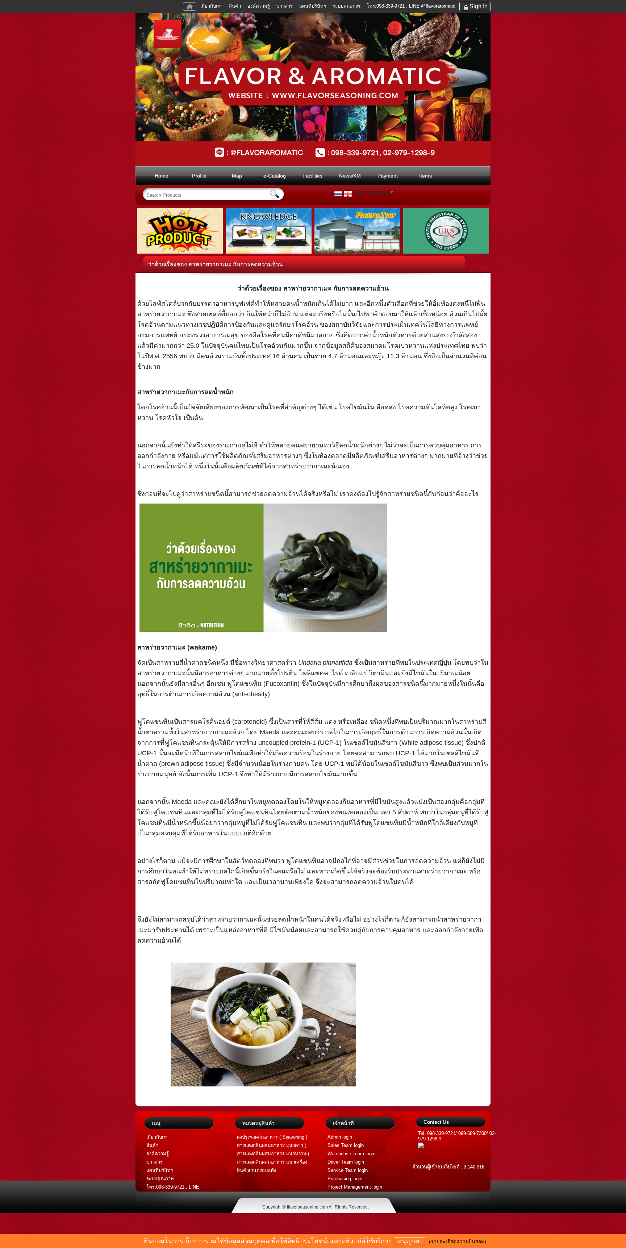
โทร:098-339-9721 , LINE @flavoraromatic (411, 6)
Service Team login (347, 1170)
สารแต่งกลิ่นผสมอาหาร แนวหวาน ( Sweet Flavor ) (273, 1154)
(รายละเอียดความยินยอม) (457, 1241)
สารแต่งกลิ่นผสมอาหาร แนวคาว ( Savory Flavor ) (271, 1146)
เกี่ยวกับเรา (211, 6)
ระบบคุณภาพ (346, 6)
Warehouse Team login (351, 1153)
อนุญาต (409, 1241)
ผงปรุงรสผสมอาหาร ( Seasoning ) (272, 1137)
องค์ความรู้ (258, 6)
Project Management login (354, 1187)
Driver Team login (345, 1162)
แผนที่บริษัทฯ (313, 6)
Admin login (339, 1137)
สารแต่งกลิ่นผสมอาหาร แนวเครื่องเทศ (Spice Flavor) (272, 1162)
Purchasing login (344, 1178)
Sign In (479, 6)
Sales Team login (345, 1145)
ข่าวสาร (284, 6)
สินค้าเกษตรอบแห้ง (256, 1170)
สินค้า (235, 6)
